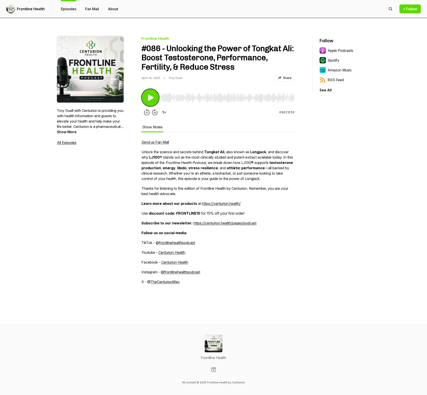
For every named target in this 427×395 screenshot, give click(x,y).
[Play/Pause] (150, 98)
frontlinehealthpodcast (177, 242)
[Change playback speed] (164, 112)
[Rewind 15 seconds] (147, 112)
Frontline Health (31, 9)
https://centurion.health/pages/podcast (224, 223)
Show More (67, 132)
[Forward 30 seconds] (155, 112)
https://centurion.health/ (221, 203)
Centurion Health (171, 252)
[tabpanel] (217, 219)
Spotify (333, 60)
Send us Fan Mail (155, 142)
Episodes (68, 9)
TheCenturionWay (165, 282)
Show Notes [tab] (152, 127)
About (113, 9)
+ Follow (410, 9)
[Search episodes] (390, 9)
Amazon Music (340, 70)
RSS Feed (336, 80)
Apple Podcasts (340, 50)
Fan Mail (92, 9)
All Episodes (67, 142)
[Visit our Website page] (213, 369)
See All (326, 90)
